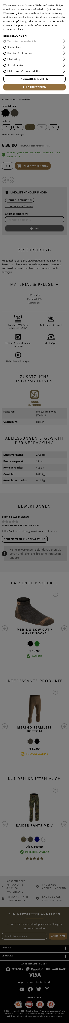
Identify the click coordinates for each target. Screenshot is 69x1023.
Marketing (13, 59)
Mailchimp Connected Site (23, 71)
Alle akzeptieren (34, 87)
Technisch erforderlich (21, 41)
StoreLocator (15, 65)
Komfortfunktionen (19, 53)
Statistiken (14, 47)
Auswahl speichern (34, 78)
